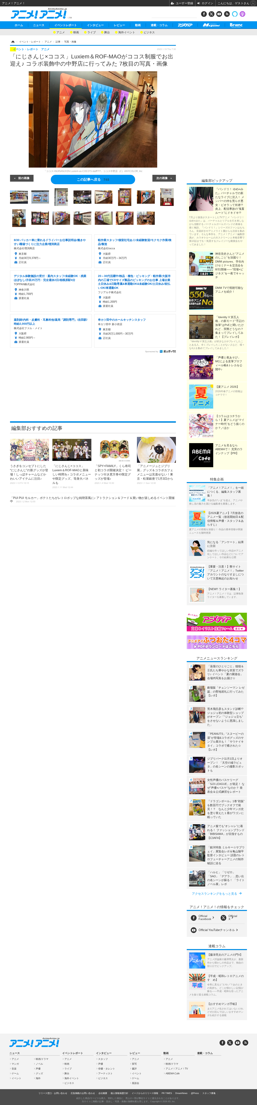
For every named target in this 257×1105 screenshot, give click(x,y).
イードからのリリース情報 (145, 1093)
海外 (38, 1078)
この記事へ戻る (93, 179)
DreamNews (181, 1093)
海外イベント (126, 32)
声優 (38, 1068)
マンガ (15, 1063)
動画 (138, 25)
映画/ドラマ (42, 1059)
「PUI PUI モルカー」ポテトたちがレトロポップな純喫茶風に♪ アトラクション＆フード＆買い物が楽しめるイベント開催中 (92, 499)
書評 (134, 1068)
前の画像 (24, 177)
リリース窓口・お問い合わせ (53, 1093)
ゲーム (15, 1073)
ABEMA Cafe (173, 1073)
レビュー (119, 25)
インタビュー (95, 25)
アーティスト (105, 1073)
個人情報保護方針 (119, 1093)
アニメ (60, 32)
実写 (134, 1063)
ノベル (39, 1063)
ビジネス (149, 32)
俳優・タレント (106, 1068)
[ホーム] (12, 41)
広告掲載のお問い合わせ (83, 1093)
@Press (195, 1093)
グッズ (39, 1073)
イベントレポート (65, 25)
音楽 (14, 1068)
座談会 (135, 1083)
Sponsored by (151, 351)
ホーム (19, 25)
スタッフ (103, 1059)
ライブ (91, 32)
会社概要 (102, 1093)
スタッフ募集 (209, 1093)
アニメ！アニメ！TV (177, 1068)
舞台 (107, 32)
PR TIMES (167, 1093)
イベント (16, 1078)
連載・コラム (159, 25)
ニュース (38, 25)
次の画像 (162, 177)
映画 (76, 32)
